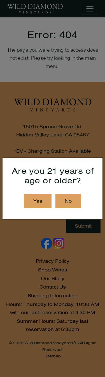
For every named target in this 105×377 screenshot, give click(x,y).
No (68, 201)
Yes (37, 201)
